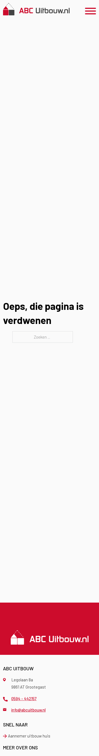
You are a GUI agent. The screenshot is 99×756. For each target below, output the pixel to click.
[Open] (90, 11)
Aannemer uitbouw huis (29, 735)
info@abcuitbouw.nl (28, 709)
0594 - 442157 (24, 698)
